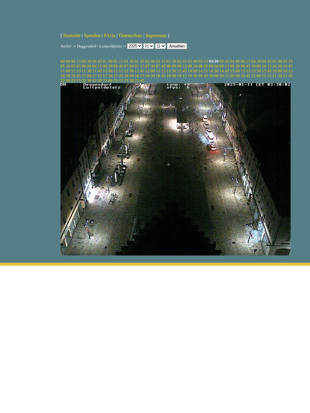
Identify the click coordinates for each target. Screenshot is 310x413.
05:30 (65, 66)
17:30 (108, 75)
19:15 (182, 75)
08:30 (192, 66)
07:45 (161, 66)
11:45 (97, 71)
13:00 (150, 71)
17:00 (86, 75)
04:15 (245, 61)
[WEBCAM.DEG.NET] (155, 14)
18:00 (129, 75)
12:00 (108, 71)
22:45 (97, 80)
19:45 (203, 75)
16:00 (277, 71)
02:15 (161, 61)
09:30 (235, 66)
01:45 (139, 61)
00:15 (76, 61)
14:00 (192, 71)
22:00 (65, 80)
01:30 (129, 61)
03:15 (203, 61)
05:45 (76, 66)
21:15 (267, 75)
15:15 (245, 71)
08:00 (171, 66)
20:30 (235, 75)
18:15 (139, 75)
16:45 (76, 75)
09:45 (245, 66)
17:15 (97, 75)
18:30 (150, 75)
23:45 (139, 80)
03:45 (224, 61)
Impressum (156, 35)
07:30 (150, 66)
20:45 (245, 75)
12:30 (129, 71)
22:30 (86, 80)
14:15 (203, 71)
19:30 (192, 75)
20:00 (214, 75)
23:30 (129, 80)
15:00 (235, 71)
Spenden (92, 35)
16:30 (65, 75)
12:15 (118, 71)
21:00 (256, 75)
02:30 (171, 61)
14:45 (224, 71)
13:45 (182, 71)
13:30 (171, 71)
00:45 (97, 61)
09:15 (224, 66)
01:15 (118, 61)
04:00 (235, 61)
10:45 (288, 66)
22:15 (76, 80)
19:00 (171, 75)
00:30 (86, 61)
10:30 (277, 66)
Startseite (72, 35)
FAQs (109, 35)
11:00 (65, 71)
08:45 (203, 66)
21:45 (288, 75)
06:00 (86, 66)
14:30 (214, 71)
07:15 (139, 66)
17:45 (118, 75)
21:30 (277, 75)
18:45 (161, 75)
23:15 (118, 80)
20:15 (224, 75)
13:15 (161, 71)
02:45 (182, 61)
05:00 (277, 61)
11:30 (86, 71)
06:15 (97, 66)
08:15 (182, 66)
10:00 (256, 66)
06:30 (108, 66)
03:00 (192, 61)
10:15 (267, 66)
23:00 (108, 80)
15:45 (267, 71)
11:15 (76, 71)
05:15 (288, 61)
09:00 (214, 66)
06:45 (118, 66)
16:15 (288, 71)
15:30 (256, 71)
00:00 (65, 61)
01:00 (108, 61)
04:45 (267, 61)
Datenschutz (130, 35)
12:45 (139, 71)
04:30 (256, 61)
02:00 (150, 61)
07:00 (129, 66)
